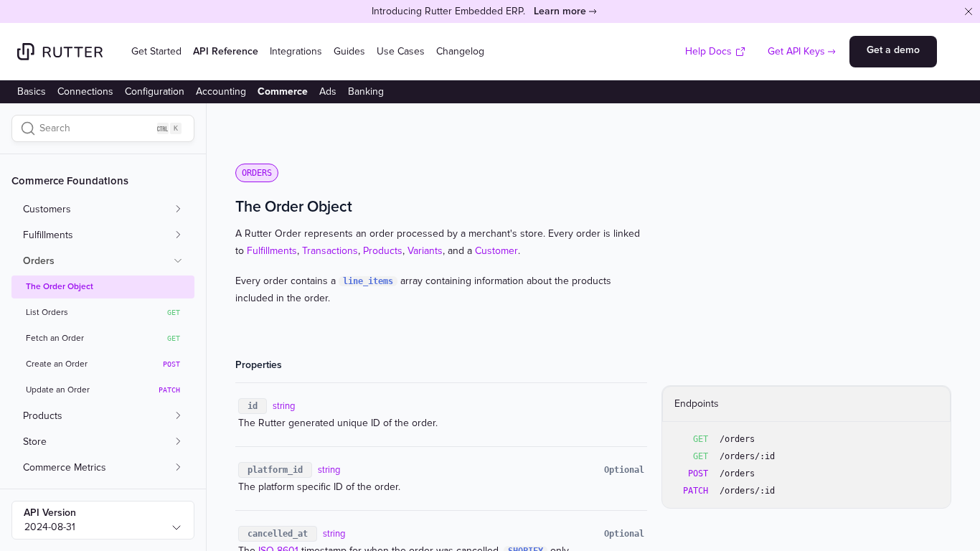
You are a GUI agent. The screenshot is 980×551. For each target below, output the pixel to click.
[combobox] (102, 520)
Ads (327, 91)
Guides (349, 51)
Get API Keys (796, 51)
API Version (50, 513)
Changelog (460, 51)
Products (382, 251)
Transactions (330, 251)
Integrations (296, 51)
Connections (85, 91)
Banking (366, 91)
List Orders (103, 312)
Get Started (156, 51)
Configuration (154, 91)
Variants (425, 251)
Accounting (221, 91)
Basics (31, 91)
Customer (496, 251)
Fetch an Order (103, 338)
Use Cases (401, 51)
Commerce (283, 91)
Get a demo (893, 50)
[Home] (60, 51)
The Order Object (59, 286)
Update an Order (103, 390)
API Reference (225, 51)
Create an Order (103, 364)
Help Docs (708, 51)
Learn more (560, 11)
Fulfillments (272, 251)
